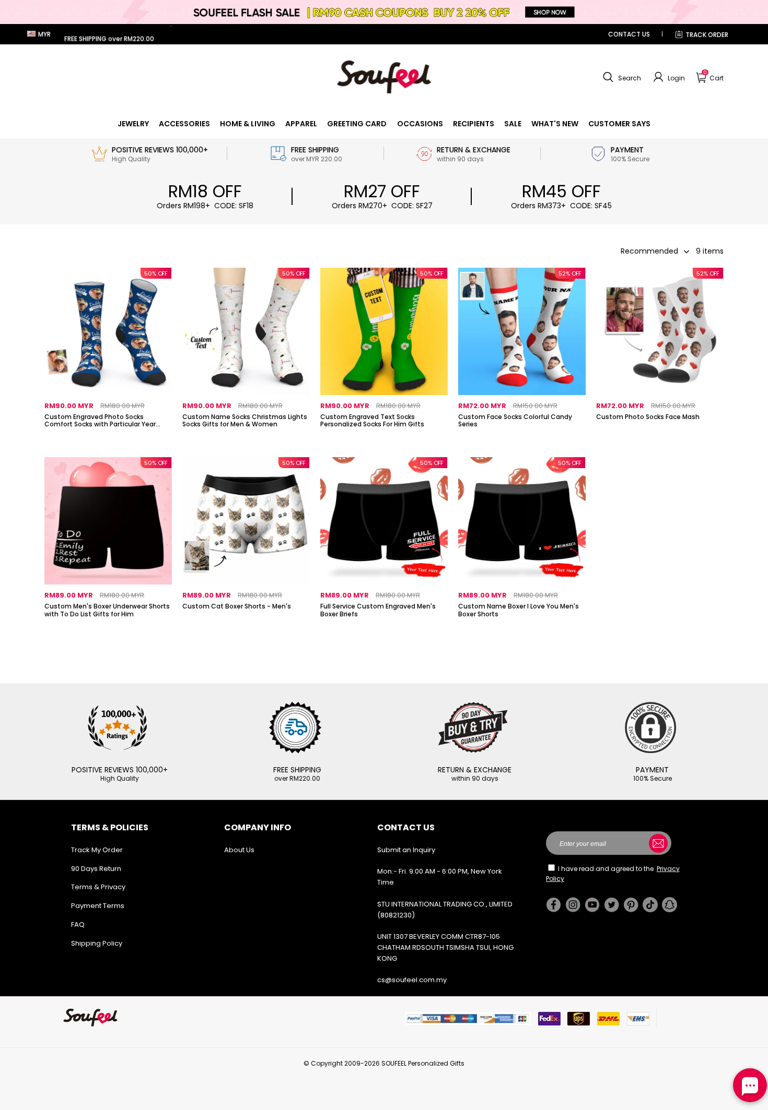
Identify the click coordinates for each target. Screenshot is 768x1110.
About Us (239, 850)
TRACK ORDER (706, 34)
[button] (620, 77)
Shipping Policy (96, 943)
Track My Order (97, 850)
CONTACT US (629, 34)
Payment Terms (97, 906)
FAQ (78, 924)
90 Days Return (96, 869)
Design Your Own (108, 441)
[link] (133, 124)
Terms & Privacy (98, 887)
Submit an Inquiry (406, 850)
